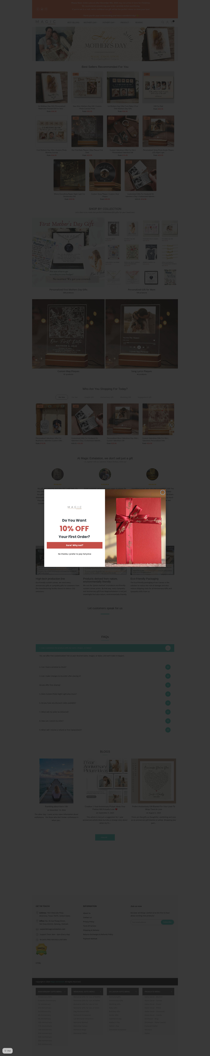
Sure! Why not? (74, 545)
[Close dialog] (163, 492)
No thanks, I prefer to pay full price (74, 554)
